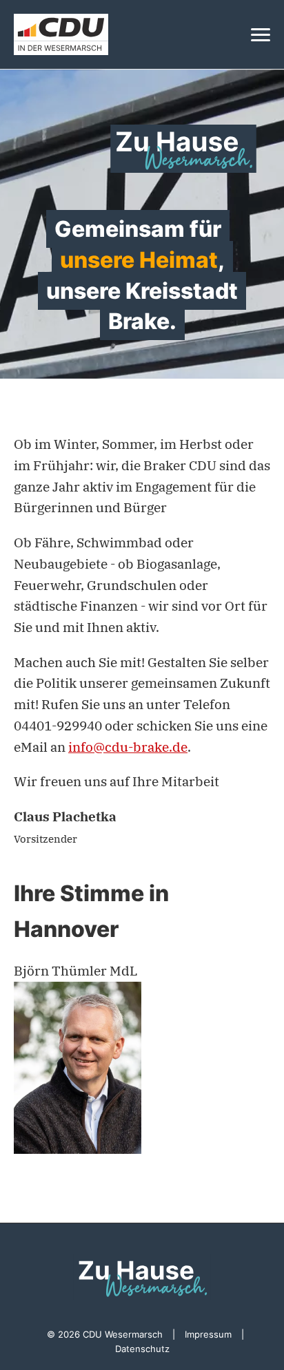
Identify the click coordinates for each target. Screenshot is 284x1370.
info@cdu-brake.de (127, 746)
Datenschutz (142, 1348)
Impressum (208, 1334)
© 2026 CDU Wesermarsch (105, 1334)
